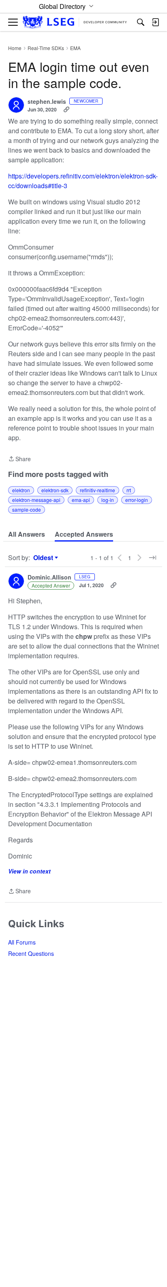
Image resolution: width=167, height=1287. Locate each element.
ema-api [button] (81, 499)
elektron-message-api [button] (36, 499)
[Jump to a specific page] (152, 557)
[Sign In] (155, 22)
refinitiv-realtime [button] (97, 490)
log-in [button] (107, 499)
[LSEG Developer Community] (75, 22)
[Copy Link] (66, 109)
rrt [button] (128, 490)
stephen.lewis (47, 101)
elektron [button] (21, 490)
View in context (29, 871)
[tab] (26, 534)
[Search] (140, 22)
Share (19, 459)
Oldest (44, 558)
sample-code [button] (26, 509)
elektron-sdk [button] (55, 490)
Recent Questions (31, 953)
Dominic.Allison (49, 577)
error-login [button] (136, 499)
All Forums (22, 942)
